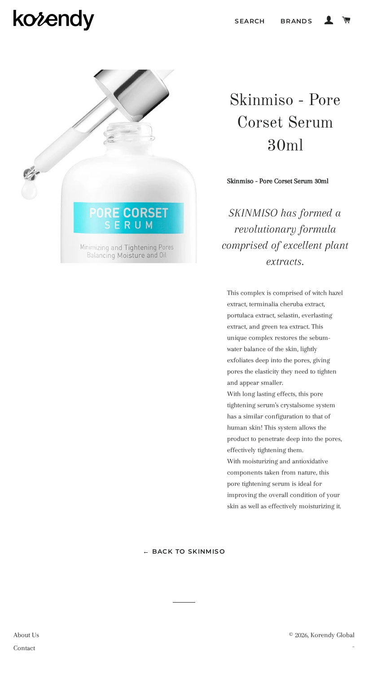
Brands (296, 21)
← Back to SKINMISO (184, 551)
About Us (26, 635)
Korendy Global (333, 635)
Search (250, 21)
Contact (24, 648)
